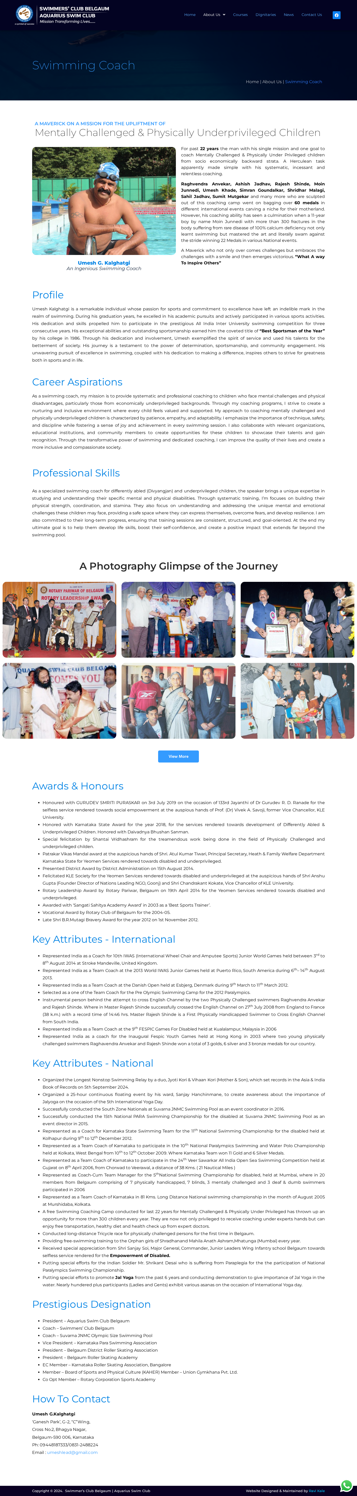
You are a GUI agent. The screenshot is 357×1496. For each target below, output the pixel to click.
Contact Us (312, 14)
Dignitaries (266, 14)
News (289, 14)
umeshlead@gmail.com (72, 1452)
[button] (214, 14)
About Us (211, 14)
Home (189, 14)
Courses (240, 14)
